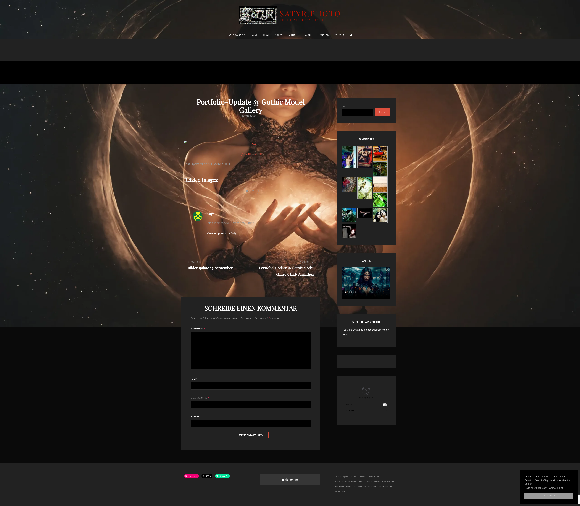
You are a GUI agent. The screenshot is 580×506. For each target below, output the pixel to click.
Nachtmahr (339, 486)
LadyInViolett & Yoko (250, 154)
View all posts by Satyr (222, 233)
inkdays (354, 481)
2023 (337, 477)
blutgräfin (344, 477)
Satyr (254, 34)
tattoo (337, 491)
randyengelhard (370, 486)
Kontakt (325, 34)
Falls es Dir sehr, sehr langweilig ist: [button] (544, 488)
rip (380, 486)
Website (195, 416)
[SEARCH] (351, 35)
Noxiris (348, 486)
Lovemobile (367, 481)
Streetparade (387, 486)
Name (194, 379)
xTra (343, 491)
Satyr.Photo (310, 13)
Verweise (340, 34)
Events (292, 34)
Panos (307, 34)
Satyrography (237, 34)
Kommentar (198, 328)
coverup (363, 477)
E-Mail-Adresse (200, 397)
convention (354, 477)
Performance (358, 486)
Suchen (346, 106)
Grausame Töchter (342, 481)
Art (277, 34)
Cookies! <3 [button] (549, 496)
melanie (377, 481)
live (360, 481)
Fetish (370, 477)
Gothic (376, 477)
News (266, 34)
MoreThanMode (388, 481)
